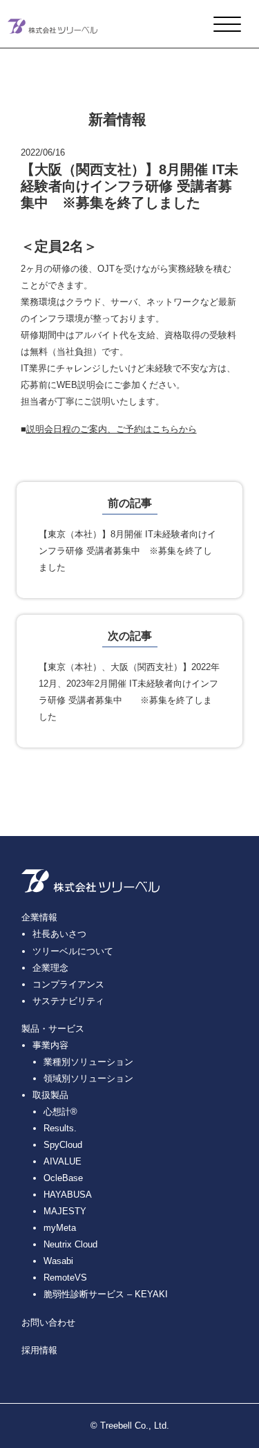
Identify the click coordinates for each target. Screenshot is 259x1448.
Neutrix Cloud (70, 1244)
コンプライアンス (68, 984)
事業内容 (50, 1045)
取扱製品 (50, 1095)
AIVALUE (62, 1161)
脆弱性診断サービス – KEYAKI (106, 1294)
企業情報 (39, 917)
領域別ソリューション (88, 1078)
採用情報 (39, 1350)
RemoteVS (65, 1277)
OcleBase (63, 1178)
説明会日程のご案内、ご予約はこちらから (111, 429)
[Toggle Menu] (227, 25)
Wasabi (58, 1261)
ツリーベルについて (72, 951)
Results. (60, 1128)
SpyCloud (63, 1145)
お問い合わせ (48, 1322)
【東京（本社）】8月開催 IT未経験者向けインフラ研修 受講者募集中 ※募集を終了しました (127, 551)
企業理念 (50, 968)
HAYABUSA (68, 1194)
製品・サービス (52, 1028)
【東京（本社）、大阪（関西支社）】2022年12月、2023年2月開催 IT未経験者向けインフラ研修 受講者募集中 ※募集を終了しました (129, 692)
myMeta (60, 1228)
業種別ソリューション (88, 1062)
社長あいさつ (59, 934)
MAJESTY (65, 1211)
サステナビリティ (68, 1001)
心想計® (60, 1111)
